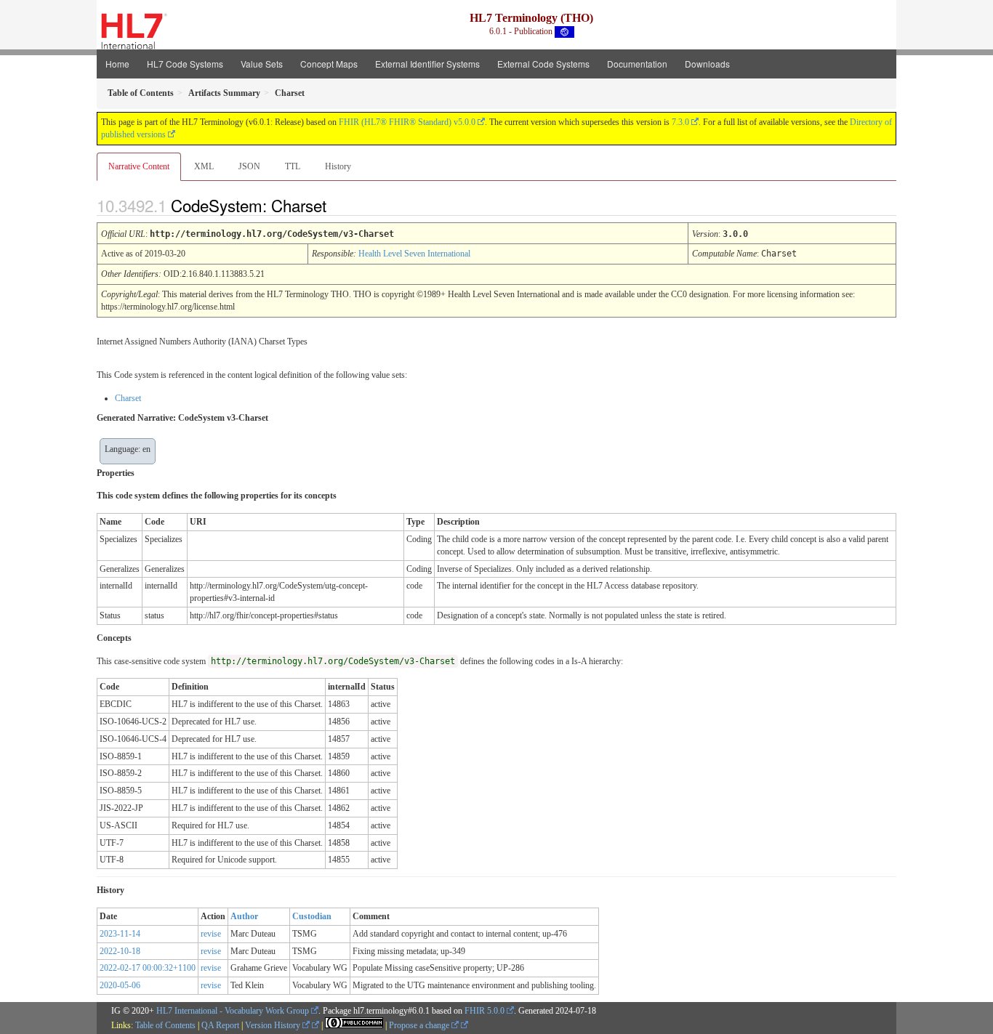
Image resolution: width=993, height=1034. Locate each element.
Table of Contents (165, 1025)
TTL (292, 166)
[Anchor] (339, 205)
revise (211, 934)
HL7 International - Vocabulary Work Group (232, 1011)
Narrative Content (138, 166)
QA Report (220, 1025)
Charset (128, 398)
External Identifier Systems (427, 63)
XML (204, 166)
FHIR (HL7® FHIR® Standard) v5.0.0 (407, 122)
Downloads (707, 63)
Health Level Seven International (414, 254)
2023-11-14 (120, 934)
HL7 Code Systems (185, 63)
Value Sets (262, 63)
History (338, 166)
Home (117, 63)
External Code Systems (543, 63)
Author (244, 916)
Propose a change (420, 1025)
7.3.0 (680, 122)
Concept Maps (329, 63)
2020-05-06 (120, 985)
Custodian (311, 916)
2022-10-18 (120, 951)
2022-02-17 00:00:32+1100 (148, 968)
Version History (273, 1025)
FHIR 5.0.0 (484, 1011)
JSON (249, 166)
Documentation (637, 63)
